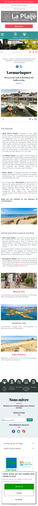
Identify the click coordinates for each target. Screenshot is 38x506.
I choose (19, 493)
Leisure (11, 59)
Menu (2, 37)
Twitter (20, 66)
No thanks (18, 499)
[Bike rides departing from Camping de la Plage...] (19, 281)
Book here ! (19, 26)
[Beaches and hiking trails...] (19, 344)
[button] (32, 443)
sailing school (19, 264)
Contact (24, 5)
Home (5, 59)
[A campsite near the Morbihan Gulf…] (19, 312)
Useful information (12, 448)
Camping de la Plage (13, 443)
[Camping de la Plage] (19, 17)
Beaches (9, 61)
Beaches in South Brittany (23, 61)
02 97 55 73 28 (16, 5)
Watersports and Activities (25, 59)
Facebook (17, 66)
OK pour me (19, 486)
